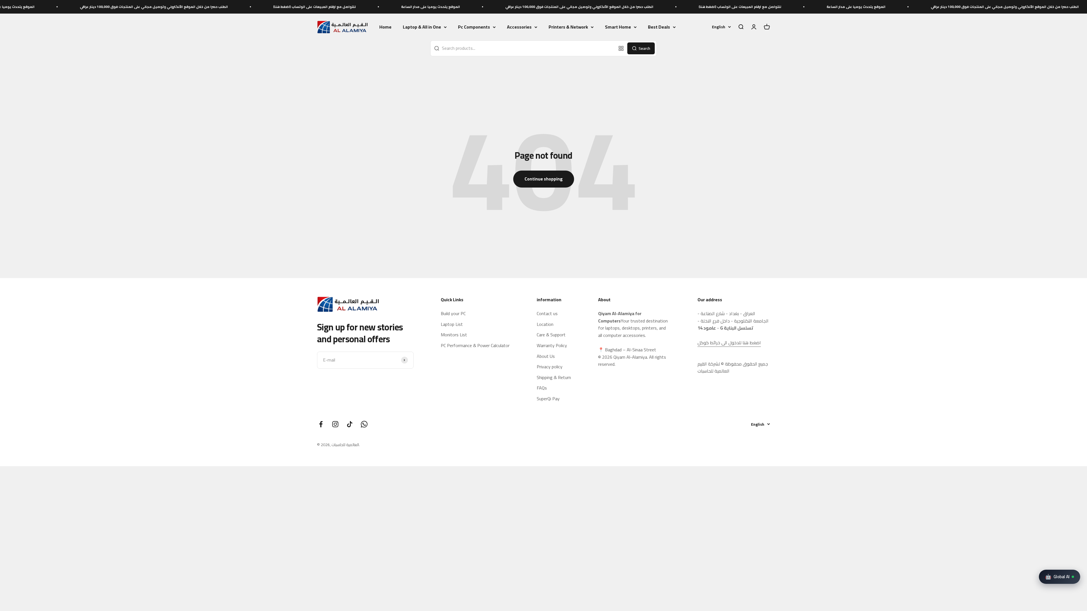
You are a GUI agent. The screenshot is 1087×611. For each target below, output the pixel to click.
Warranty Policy (552, 345)
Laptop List (452, 324)
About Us (546, 356)
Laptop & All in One (422, 27)
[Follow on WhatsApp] (364, 424)
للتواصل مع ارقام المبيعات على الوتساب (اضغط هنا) (233, 6)
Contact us (547, 313)
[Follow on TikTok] (350, 424)
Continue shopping (544, 179)
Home (385, 27)
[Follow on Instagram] (335, 424)
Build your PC (453, 313)
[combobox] (523, 48)
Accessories (519, 27)
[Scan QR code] (621, 48)
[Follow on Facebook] (321, 424)
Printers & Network (568, 27)
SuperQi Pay (548, 399)
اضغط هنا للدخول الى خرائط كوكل (729, 342)
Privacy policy (549, 367)
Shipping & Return (554, 377)
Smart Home (618, 27)
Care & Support (551, 335)
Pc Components (474, 27)
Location (545, 324)
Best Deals (659, 27)
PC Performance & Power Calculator (475, 345)
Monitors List (454, 335)
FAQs (542, 388)
